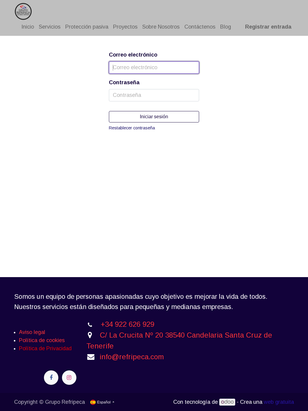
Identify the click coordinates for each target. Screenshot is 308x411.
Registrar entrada (268, 27)
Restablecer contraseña (132, 127)
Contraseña (124, 82)
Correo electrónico (133, 55)
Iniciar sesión (154, 116)
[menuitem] (27, 26)
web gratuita (279, 402)
